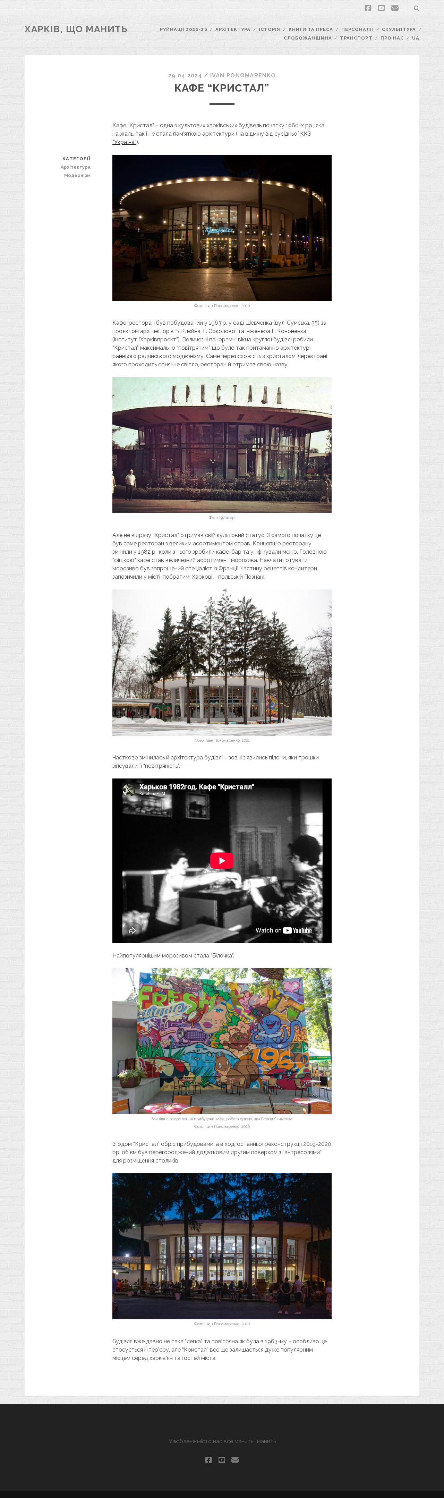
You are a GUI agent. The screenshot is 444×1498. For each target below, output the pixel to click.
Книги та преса (311, 29)
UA (415, 38)
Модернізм (77, 175)
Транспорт (356, 38)
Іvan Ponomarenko (243, 75)
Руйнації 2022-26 (183, 29)
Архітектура (232, 29)
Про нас (392, 38)
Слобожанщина (308, 38)
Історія (269, 29)
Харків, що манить (76, 29)
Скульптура (399, 29)
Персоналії (357, 29)
